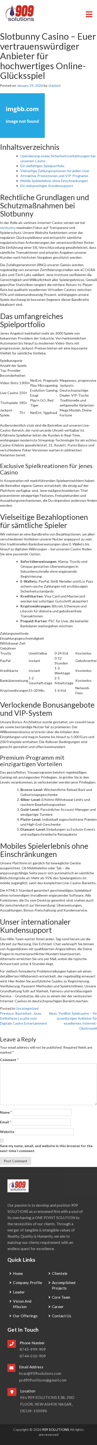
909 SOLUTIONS (55, 1429)
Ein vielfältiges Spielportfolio (42, 166)
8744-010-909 (33, 1356)
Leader (19, 1292)
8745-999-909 (33, 1349)
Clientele (60, 1273)
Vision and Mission (22, 1304)
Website (7, 1132)
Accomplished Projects (64, 1285)
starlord (54, 85)
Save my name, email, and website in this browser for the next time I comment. (46, 1148)
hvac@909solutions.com (40, 1373)
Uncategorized (27, 1008)
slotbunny (8, 227)
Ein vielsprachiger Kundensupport (46, 186)
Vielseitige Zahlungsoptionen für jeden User (54, 171)
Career (58, 1306)
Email (5, 1122)
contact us (61, 1316)
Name (6, 1112)
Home (18, 1273)
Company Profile (27, 1282)
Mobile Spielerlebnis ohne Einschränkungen (54, 181)
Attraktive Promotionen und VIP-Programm (54, 176)
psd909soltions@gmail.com (42, 1380)
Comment (9, 1060)
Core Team (61, 1297)
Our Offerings (25, 1316)
